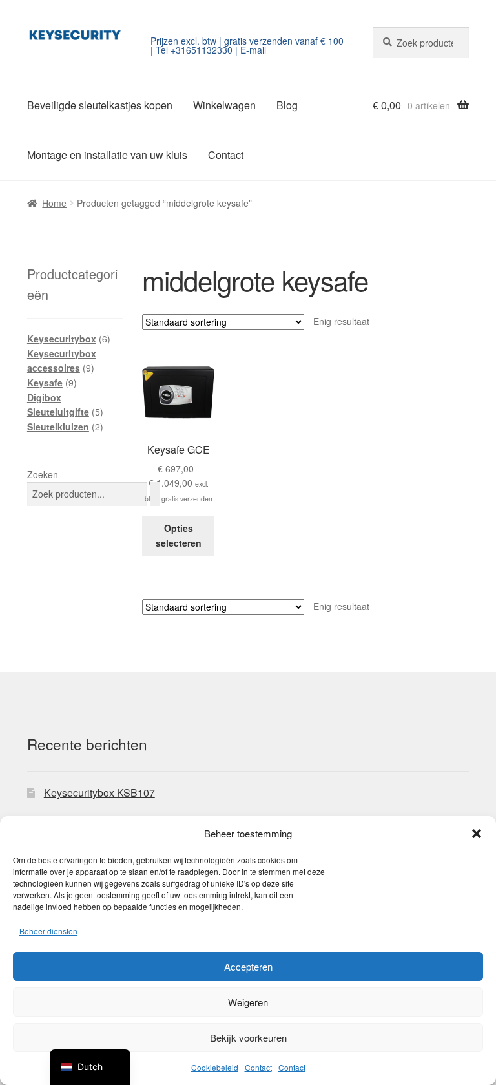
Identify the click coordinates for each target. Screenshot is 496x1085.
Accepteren (248, 966)
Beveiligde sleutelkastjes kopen (99, 105)
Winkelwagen (224, 105)
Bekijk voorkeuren (248, 1037)
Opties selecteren (179, 535)
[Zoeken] (155, 494)
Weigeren (248, 1002)
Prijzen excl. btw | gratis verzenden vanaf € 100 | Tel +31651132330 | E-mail (247, 45)
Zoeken (42, 474)
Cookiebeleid (214, 1067)
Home (54, 202)
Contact (258, 1067)
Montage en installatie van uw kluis (107, 154)
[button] (476, 833)
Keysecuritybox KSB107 (99, 792)
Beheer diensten (48, 930)
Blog (287, 105)
